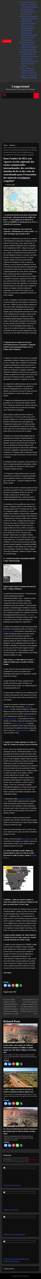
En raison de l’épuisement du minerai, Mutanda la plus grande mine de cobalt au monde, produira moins (20, 1131)
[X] (21, 985)
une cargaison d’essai (28, 839)
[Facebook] (5, 985)
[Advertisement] (20, 120)
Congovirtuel (20, 86)
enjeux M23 (12, 992)
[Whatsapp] (17, 985)
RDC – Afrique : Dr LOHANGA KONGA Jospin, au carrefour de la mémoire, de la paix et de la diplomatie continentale (29, 72)
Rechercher (7, 1155)
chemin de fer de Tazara (19, 723)
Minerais (6, 989)
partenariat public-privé (22, 730)
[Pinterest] (13, 985)
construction (31, 615)
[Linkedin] (9, 985)
